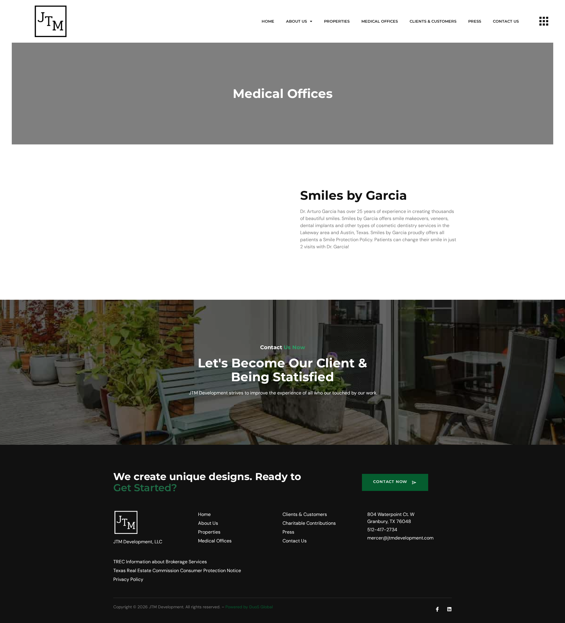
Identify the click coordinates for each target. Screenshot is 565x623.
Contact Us (506, 21)
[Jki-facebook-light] (437, 609)
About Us (296, 21)
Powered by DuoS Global (249, 606)
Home (268, 21)
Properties (337, 21)
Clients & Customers (433, 21)
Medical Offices (379, 21)
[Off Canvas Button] (543, 21)
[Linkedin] (449, 609)
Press (474, 21)
